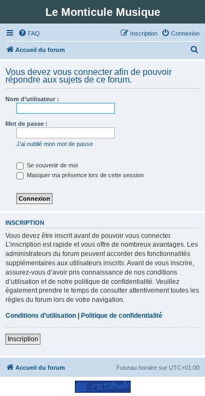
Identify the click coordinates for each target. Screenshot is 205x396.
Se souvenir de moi (51, 165)
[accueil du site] (102, 386)
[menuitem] (29, 33)
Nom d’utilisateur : (32, 99)
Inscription (23, 339)
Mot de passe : (26, 123)
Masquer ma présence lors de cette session (84, 175)
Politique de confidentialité (121, 315)
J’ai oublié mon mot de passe (54, 144)
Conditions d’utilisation (40, 315)
